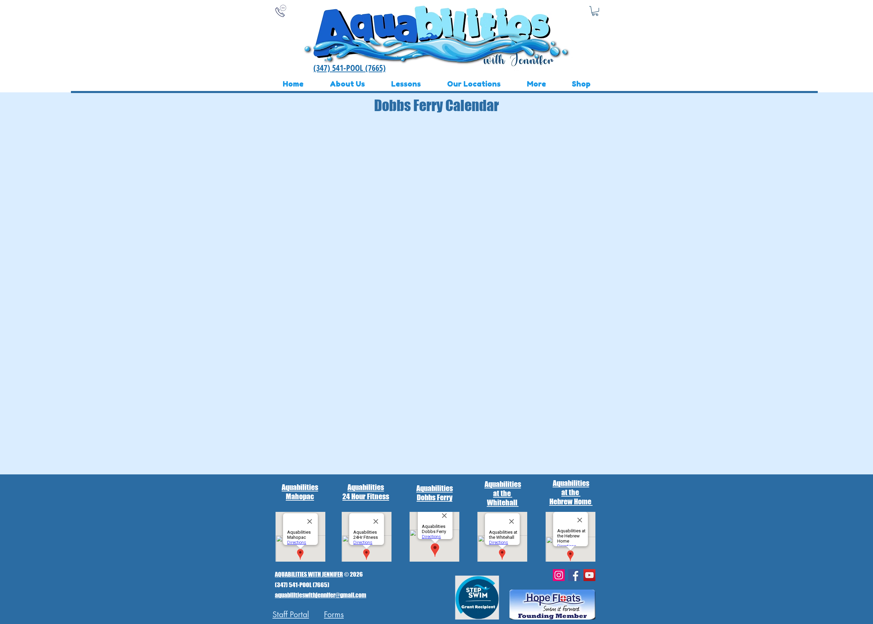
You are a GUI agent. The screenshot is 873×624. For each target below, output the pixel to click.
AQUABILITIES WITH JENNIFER (309, 574)
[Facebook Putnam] (574, 575)
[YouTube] (589, 575)
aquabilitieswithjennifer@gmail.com (320, 595)
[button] (595, 11)
